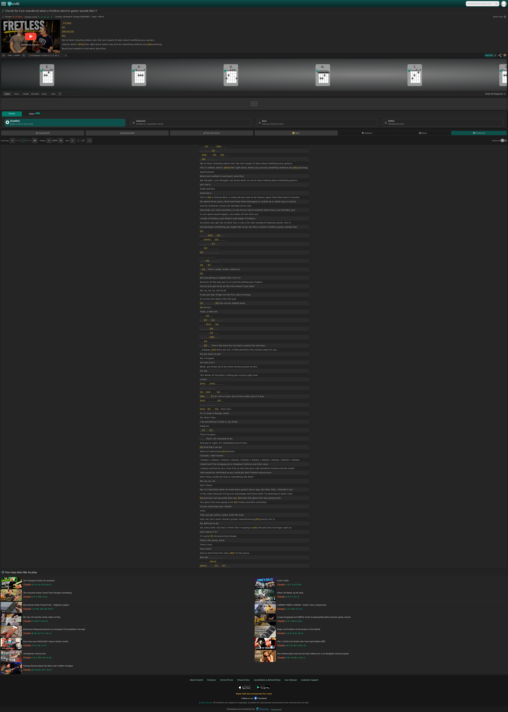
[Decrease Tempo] (3, 55)
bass (54, 94)
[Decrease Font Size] (12, 140)
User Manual (291, 680)
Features (211, 680)
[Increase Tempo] (24, 55)
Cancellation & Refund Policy (267, 680)
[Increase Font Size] (34, 140)
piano (16, 94)
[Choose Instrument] (60, 94)
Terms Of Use (226, 680)
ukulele (26, 94)
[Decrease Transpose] (72, 140)
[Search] (496, 3)
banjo (44, 94)
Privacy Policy (243, 680)
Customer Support (309, 680)
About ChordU (196, 680)
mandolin (35, 94)
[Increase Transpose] (89, 140)
